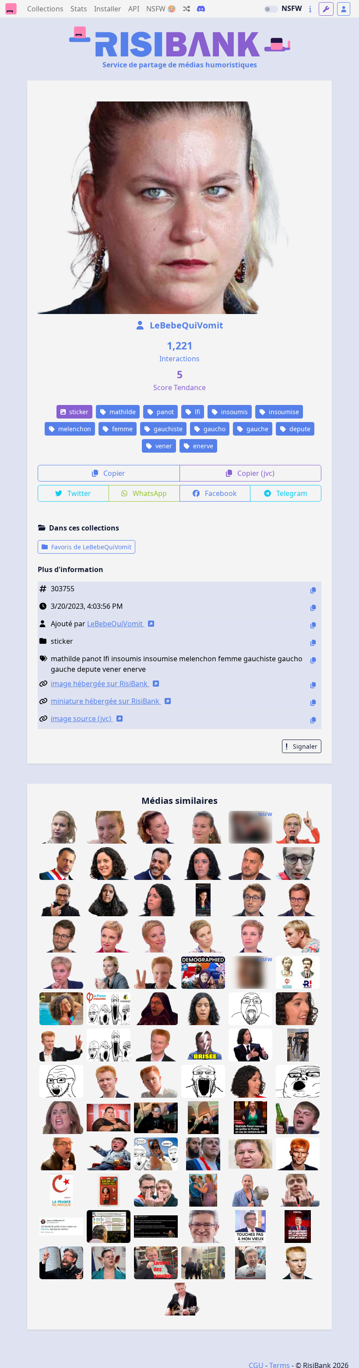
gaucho (213, 429)
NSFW (292, 8)
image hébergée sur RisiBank (100, 683)
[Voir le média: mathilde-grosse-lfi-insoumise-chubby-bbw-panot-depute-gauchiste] (250, 972)
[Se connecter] (343, 9)
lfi (196, 412)
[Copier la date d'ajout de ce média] (313, 607)
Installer (107, 9)
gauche (256, 429)
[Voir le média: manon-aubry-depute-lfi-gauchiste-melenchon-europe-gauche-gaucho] (298, 1008)
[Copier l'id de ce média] (313, 590)
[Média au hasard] (187, 8)
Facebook (220, 493)
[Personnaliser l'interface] (326, 9)
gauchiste (167, 429)
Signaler (304, 746)
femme (121, 429)
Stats (78, 9)
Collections (45, 9)
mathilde (122, 412)
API (133, 9)
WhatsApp (149, 493)
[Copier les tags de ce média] (313, 660)
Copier (113, 473)
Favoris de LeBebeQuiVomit (90, 547)
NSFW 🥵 (161, 9)
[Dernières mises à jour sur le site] (310, 9)
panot (164, 412)
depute (299, 429)
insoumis (233, 412)
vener (163, 446)
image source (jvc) (82, 718)
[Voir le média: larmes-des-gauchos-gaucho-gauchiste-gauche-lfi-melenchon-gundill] (156, 1262)
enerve (202, 446)
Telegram (291, 493)
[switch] (271, 9)
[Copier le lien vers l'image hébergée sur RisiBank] (313, 685)
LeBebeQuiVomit (185, 325)
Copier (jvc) (255, 473)
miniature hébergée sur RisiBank (106, 701)
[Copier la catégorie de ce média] (313, 642)
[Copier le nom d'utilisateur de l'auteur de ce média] (313, 625)
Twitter (78, 493)
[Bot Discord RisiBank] (201, 8)
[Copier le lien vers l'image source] (313, 720)
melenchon (73, 429)
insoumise (283, 412)
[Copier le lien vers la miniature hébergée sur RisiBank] (313, 702)
